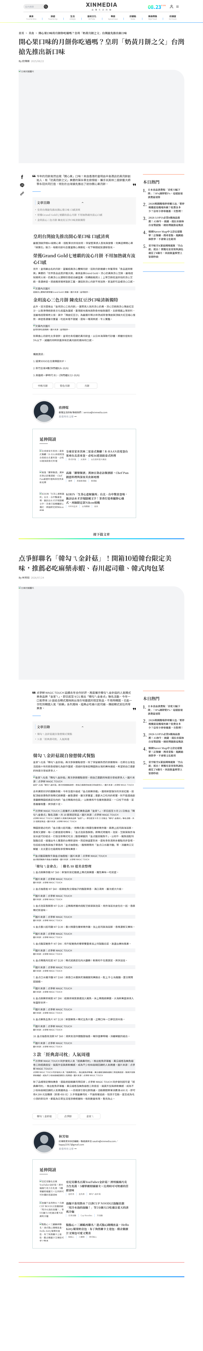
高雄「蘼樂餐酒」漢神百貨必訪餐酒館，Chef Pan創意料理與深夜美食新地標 (97, 475)
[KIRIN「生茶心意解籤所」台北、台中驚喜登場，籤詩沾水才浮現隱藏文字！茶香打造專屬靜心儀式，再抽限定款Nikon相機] (51, 501)
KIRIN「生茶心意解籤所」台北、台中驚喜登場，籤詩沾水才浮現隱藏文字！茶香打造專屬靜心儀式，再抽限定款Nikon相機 (97, 498)
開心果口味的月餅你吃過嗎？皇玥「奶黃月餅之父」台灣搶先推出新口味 (83, 33)
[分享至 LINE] (22, 185)
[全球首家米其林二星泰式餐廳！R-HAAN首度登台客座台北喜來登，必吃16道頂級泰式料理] (51, 458)
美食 (31, 33)
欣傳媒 (26, 61)
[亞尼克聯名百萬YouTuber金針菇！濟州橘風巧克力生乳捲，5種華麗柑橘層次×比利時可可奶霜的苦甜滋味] (51, 1189)
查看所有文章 (66, 416)
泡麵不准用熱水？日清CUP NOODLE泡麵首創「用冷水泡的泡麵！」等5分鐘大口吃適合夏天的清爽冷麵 (97, 1207)
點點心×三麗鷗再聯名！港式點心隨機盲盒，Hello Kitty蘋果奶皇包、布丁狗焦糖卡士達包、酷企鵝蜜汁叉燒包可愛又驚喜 (97, 1229)
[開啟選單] (177, 7)
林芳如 (26, 577)
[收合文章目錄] (82, 202)
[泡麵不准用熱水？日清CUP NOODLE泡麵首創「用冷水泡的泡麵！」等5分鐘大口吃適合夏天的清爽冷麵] (51, 1210)
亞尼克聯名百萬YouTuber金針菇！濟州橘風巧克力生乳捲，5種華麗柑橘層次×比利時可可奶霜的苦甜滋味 (97, 1186)
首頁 (21, 33)
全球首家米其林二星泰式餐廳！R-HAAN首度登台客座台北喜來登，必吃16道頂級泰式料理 (97, 453)
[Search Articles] (46, 7)
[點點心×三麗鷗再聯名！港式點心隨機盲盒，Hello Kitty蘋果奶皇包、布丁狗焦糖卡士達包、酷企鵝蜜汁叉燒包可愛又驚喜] (51, 1232)
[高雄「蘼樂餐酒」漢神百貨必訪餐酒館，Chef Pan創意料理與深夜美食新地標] (51, 480)
